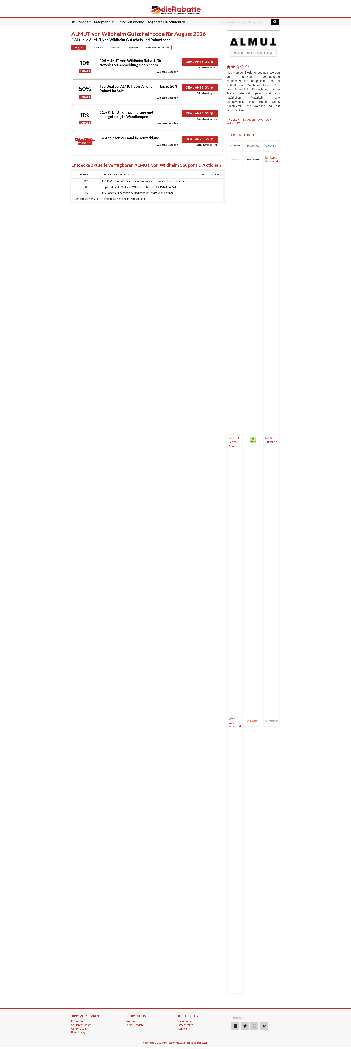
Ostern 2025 (78, 1028)
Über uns (130, 1021)
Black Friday (78, 1032)
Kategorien (102, 22)
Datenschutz (185, 1024)
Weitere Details (166, 71)
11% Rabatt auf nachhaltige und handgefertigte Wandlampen (126, 114)
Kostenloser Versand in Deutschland (129, 138)
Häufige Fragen (134, 1024)
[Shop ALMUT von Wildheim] (253, 46)
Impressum (184, 1021)
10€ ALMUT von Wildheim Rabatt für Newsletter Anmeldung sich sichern (130, 62)
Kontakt (182, 1028)
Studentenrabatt (81, 1024)
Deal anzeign (198, 61)
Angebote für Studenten (166, 22)
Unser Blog (77, 1021)
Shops (83, 22)
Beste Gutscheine (130, 22)
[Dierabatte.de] (175, 10)
